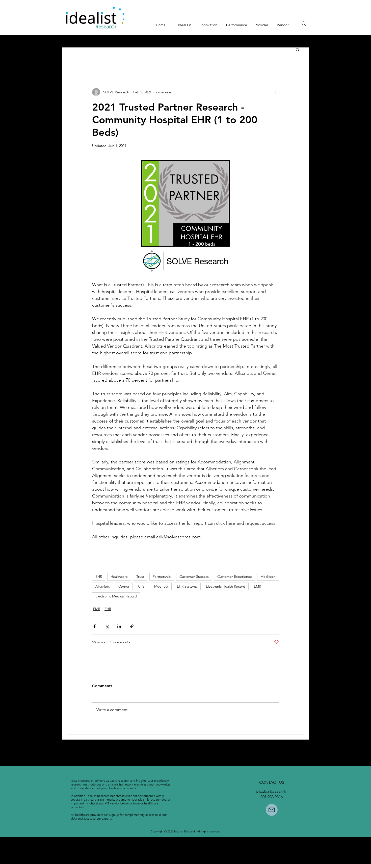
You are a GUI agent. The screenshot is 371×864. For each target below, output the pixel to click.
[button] (297, 49)
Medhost (161, 586)
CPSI (142, 586)
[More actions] (276, 92)
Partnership (162, 576)
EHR (98, 576)
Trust (140, 576)
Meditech (268, 576)
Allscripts (102, 586)
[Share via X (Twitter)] (106, 626)
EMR (257, 586)
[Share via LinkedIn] (119, 626)
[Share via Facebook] (94, 626)
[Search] (304, 23)
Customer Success (194, 576)
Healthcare (119, 576)
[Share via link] (131, 626)
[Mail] (272, 810)
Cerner (123, 586)
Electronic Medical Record (116, 596)
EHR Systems (187, 586)
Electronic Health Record (225, 586)
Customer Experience (234, 576)
